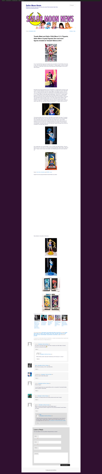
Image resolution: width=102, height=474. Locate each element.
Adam (59, 334)
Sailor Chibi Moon (47, 333)
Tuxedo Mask (55, 334)
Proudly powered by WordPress (51, 470)
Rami (36, 365)
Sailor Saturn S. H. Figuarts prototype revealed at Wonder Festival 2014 (58, 323)
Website (36, 447)
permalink (35, 335)
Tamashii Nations (50, 334)
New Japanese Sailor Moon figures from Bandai (50, 323)
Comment (36, 453)
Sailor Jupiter (52, 333)
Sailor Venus (38, 334)
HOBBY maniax (49, 172)
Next (75, 31)
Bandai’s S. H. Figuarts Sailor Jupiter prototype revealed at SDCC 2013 (64, 323)
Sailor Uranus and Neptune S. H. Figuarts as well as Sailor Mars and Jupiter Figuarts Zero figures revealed (37, 324)
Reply (37, 349)
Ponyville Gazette (14, 0)
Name (36, 436)
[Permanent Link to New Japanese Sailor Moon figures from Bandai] (51, 320)
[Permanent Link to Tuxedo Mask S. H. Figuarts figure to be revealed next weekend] (44, 320)
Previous (71, 31)
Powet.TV (3, 0)
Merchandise (44, 332)
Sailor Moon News (21, 0)
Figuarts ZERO (36, 333)
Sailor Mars (57, 333)
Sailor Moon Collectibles (41, 172)
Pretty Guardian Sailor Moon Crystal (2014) (53, 332)
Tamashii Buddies (43, 334)
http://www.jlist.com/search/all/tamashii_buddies (57, 420)
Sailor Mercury (61, 333)
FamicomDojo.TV (8, 0)
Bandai (66, 332)
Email (36, 442)
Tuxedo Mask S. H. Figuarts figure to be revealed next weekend (44, 323)
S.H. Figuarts (41, 333)
